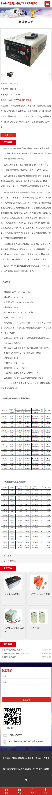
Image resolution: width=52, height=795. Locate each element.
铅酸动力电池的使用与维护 (12, 650)
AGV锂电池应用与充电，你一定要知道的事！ (17, 653)
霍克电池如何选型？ (9, 657)
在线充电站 (12, 561)
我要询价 (8, 135)
